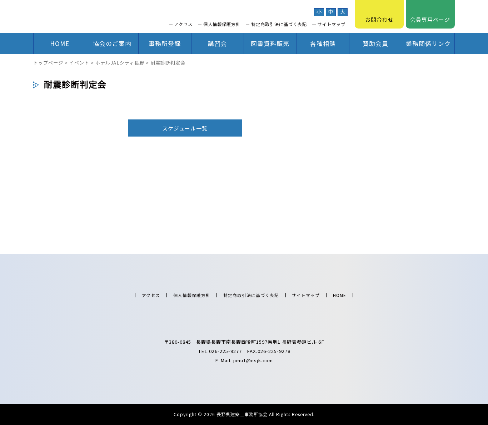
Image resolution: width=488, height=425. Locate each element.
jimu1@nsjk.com (253, 360)
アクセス (183, 24)
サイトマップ (331, 24)
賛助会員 (375, 43)
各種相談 (323, 43)
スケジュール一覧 (185, 128)
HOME (59, 43)
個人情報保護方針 (221, 24)
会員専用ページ (430, 19)
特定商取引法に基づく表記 (279, 24)
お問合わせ (379, 19)
